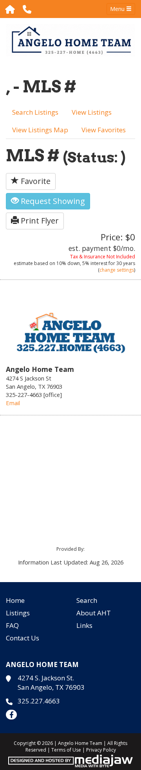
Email (13, 403)
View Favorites (103, 129)
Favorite (35, 181)
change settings (116, 270)
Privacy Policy (101, 750)
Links (84, 625)
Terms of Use (66, 750)
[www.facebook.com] (11, 715)
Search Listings (35, 112)
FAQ (12, 625)
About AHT (93, 612)
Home (15, 600)
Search (86, 600)
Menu (118, 9)
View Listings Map (40, 129)
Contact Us (22, 637)
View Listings (92, 112)
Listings (18, 612)
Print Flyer (39, 220)
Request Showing (52, 201)
